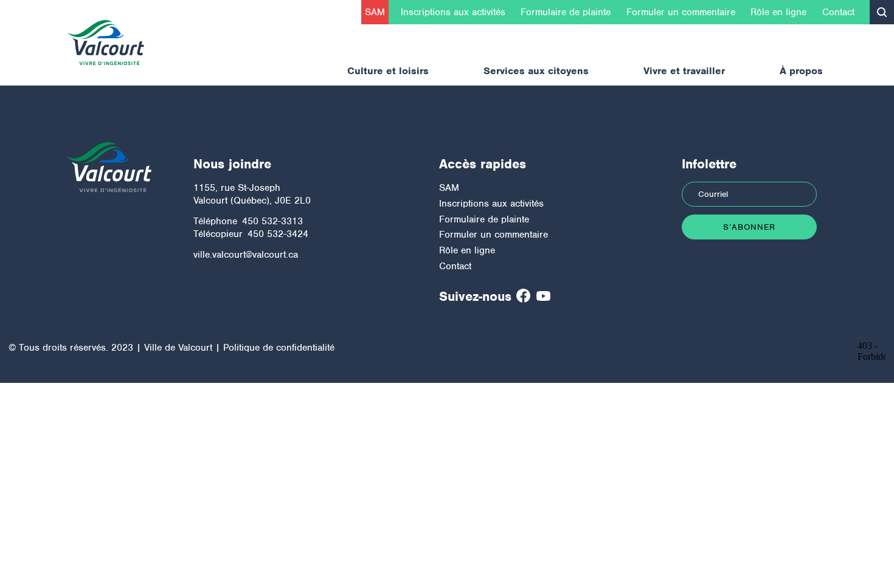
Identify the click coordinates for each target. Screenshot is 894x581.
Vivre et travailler (684, 70)
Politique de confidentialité (278, 348)
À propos (801, 70)
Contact (838, 12)
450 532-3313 (272, 221)
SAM (375, 12)
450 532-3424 (278, 234)
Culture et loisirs (388, 70)
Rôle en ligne (778, 12)
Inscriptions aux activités (453, 12)
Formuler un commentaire (680, 12)
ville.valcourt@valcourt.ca (245, 255)
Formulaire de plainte (566, 12)
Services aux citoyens (536, 70)
